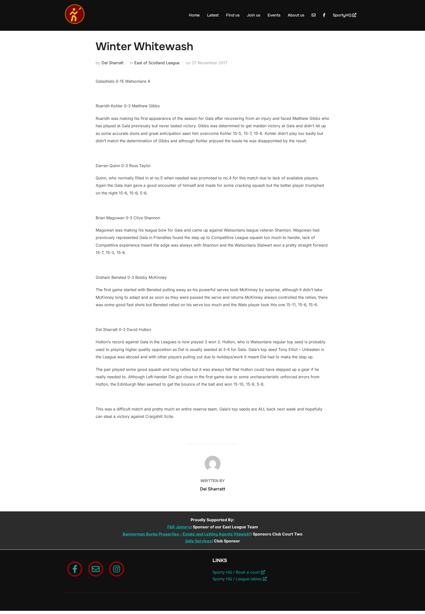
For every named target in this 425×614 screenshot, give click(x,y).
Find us (233, 15)
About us (296, 15)
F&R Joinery (179, 526)
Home (194, 15)
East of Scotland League (157, 62)
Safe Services (198, 540)
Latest (213, 15)
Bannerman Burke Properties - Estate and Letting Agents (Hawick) (187, 534)
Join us (253, 15)
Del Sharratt (112, 62)
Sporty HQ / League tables (237, 578)
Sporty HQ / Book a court (236, 572)
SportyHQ (342, 15)
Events (274, 15)
